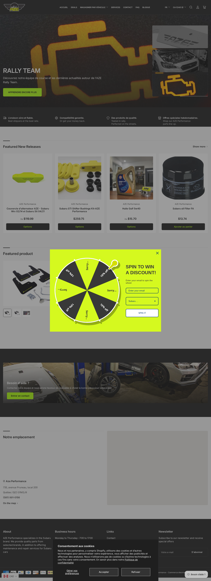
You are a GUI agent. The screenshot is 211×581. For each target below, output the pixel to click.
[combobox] (142, 301)
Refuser (135, 572)
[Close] (157, 253)
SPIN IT (142, 313)
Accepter (104, 572)
